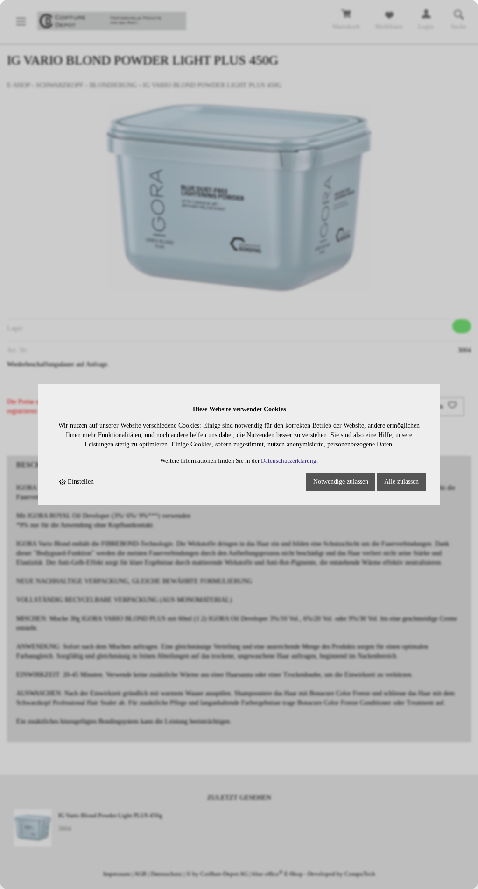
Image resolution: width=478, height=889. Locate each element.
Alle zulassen (401, 481)
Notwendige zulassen (340, 481)
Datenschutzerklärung (288, 461)
